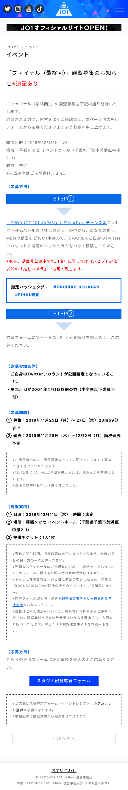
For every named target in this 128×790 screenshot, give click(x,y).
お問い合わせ (64, 770)
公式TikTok (39, 8)
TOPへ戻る (63, 738)
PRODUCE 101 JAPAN (64, 8)
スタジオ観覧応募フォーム (63, 680)
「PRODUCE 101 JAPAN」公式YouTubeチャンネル (56, 222)
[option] (64, 27)
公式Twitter (7, 8)
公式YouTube (28, 8)
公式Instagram (18, 8)
